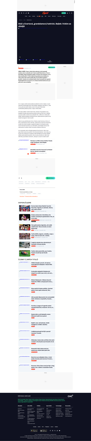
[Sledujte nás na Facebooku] (19, 13)
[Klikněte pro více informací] (20, 57)
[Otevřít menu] (72, 13)
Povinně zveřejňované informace (59, 438)
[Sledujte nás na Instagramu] (21, 13)
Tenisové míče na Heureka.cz (31, 196)
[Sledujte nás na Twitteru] (24, 13)
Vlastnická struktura (30, 438)
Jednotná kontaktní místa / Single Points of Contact (41, 438)
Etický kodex (52, 438)
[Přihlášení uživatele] (67, 13)
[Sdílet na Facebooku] (19, 178)
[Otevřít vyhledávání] (69, 13)
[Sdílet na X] (21, 178)
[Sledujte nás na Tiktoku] (26, 13)
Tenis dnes (22, 196)
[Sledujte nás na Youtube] (28, 13)
